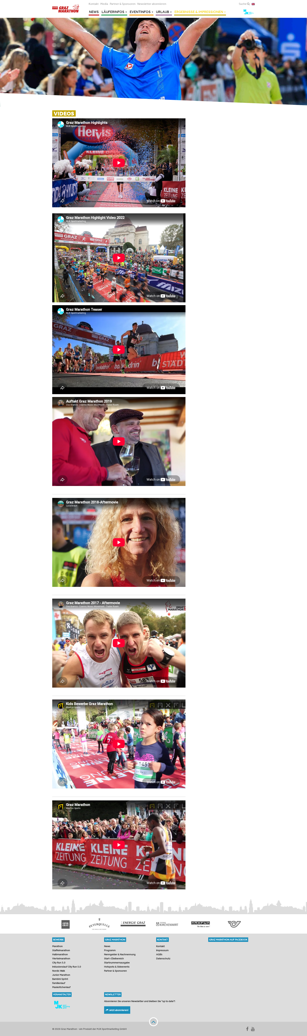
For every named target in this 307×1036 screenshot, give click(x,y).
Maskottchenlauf (61, 987)
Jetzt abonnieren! (118, 1010)
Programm (110, 950)
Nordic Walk (58, 970)
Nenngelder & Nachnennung (120, 954)
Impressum (162, 950)
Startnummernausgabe (117, 962)
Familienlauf (58, 983)
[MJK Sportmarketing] (75, 1005)
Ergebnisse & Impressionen (199, 12)
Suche (243, 4)
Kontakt (94, 4)
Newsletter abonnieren (151, 4)
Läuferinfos (113, 12)
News (94, 12)
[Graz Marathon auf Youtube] (253, 1028)
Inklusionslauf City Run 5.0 (66, 966)
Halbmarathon (60, 954)
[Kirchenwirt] (100, 924)
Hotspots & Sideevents (117, 966)
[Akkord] (201, 924)
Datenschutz (163, 958)
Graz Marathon (65, 8)
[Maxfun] (134, 924)
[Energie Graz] (66, 924)
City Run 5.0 (58, 962)
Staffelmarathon (61, 950)
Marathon (57, 946)
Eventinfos (140, 12)
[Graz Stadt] (235, 924)
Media (104, 4)
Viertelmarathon (61, 958)
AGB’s (159, 954)
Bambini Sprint (60, 978)
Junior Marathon (61, 974)
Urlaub (163, 12)
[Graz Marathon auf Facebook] (247, 1028)
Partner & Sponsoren (123, 4)
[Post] (168, 924)
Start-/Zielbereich (114, 958)
